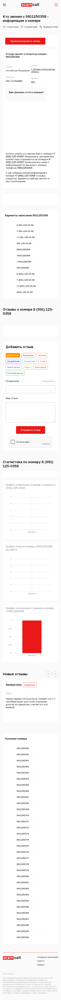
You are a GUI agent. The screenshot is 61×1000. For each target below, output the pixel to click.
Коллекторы (30, 361)
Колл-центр (40, 367)
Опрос (27, 367)
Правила (40, 965)
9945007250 (14, 684)
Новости (40, 961)
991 (33, 82)
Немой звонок (13, 367)
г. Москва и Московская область (43, 70)
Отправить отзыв (30, 430)
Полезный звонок (15, 373)
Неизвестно (12, 355)
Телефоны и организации (47, 957)
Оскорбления (13, 361)
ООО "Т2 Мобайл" (14, 81)
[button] (48, 674)
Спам (42, 361)
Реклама (42, 355)
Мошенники (28, 355)
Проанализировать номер (25, 41)
